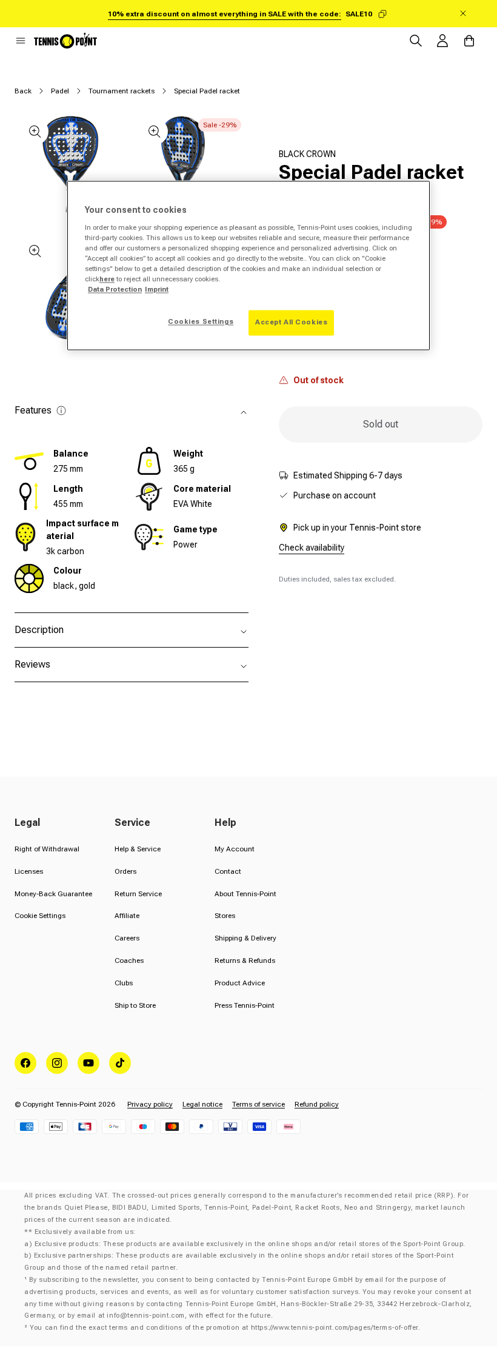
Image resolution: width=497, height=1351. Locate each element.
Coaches (129, 960)
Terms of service (258, 1104)
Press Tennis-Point (245, 1005)
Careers (127, 938)
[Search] (415, 40)
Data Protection (115, 290)
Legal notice (202, 1104)
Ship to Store (135, 1005)
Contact (228, 871)
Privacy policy (150, 1104)
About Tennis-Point (245, 894)
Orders (125, 871)
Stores (225, 915)
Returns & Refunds (245, 960)
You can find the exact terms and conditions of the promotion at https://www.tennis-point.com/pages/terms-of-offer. (225, 1328)
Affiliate (127, 915)
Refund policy (317, 1104)
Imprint (156, 290)
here (107, 279)
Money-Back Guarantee (53, 894)
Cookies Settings (200, 322)
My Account (235, 849)
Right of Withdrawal (47, 849)
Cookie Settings (40, 915)
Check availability (311, 547)
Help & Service (138, 849)
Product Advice (240, 983)
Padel (60, 91)
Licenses (29, 871)
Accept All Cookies (291, 322)
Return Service (138, 894)
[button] (20, 40)
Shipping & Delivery (245, 938)
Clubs (124, 983)
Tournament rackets (121, 91)
